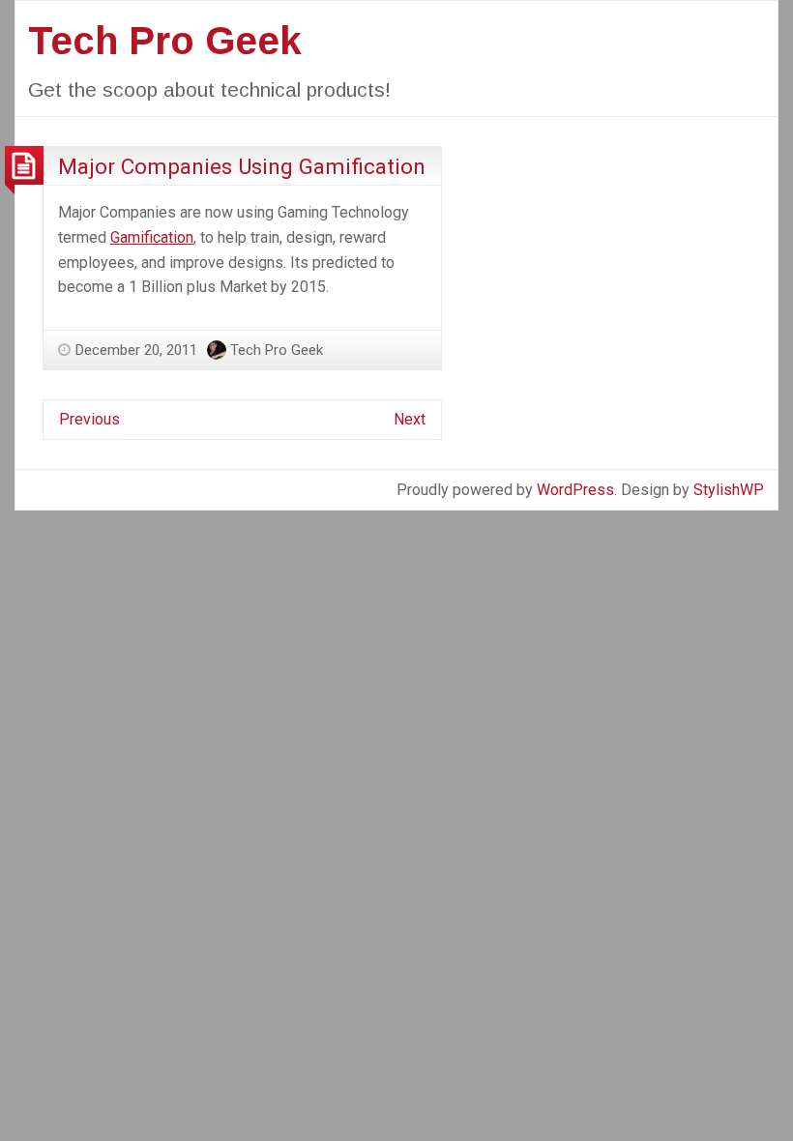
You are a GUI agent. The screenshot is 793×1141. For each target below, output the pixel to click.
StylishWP (728, 490)
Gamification (151, 237)
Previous (89, 419)
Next (410, 419)
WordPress (575, 490)
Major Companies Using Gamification (242, 166)
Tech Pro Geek (165, 40)
